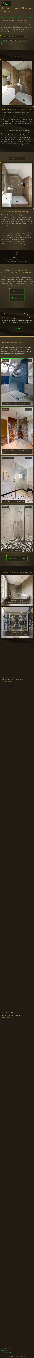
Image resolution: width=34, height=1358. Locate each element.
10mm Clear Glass (13, 17)
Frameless (4, 17)
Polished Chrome (25, 17)
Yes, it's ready (17, 291)
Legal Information (6, 1352)
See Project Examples (17, 558)
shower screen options (8, 141)
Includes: (4, 44)
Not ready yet (17, 298)
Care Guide (4, 1350)
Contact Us (17, 329)
